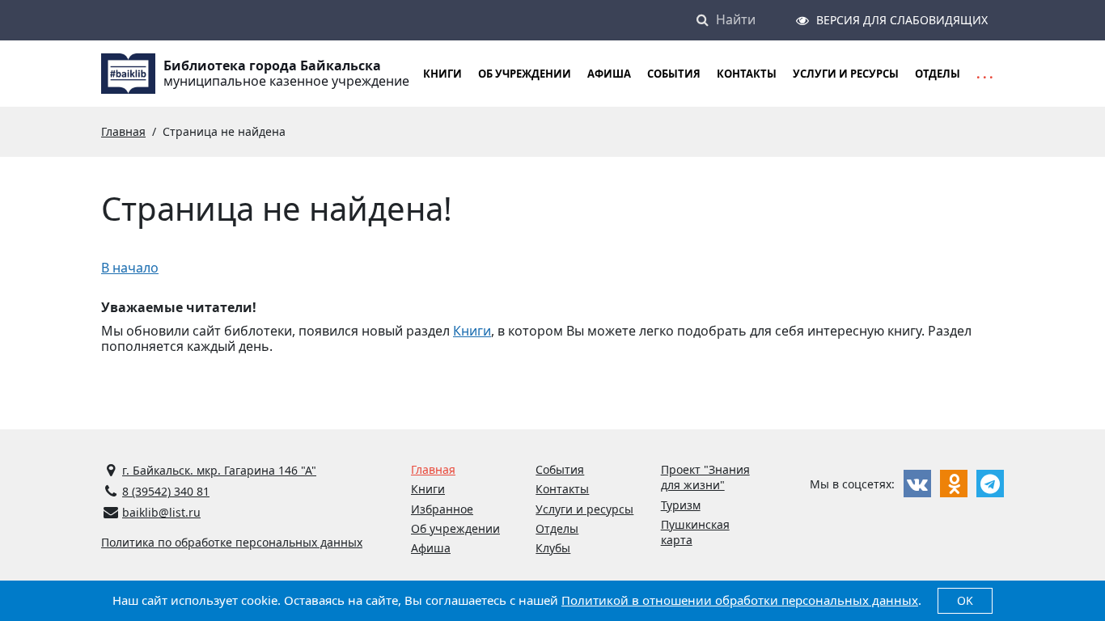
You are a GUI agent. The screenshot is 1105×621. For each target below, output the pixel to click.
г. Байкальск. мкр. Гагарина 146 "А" (219, 470)
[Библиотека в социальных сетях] (917, 483)
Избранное (442, 509)
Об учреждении (524, 73)
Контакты (747, 73)
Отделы (937, 73)
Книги (472, 331)
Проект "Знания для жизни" (705, 477)
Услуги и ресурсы (846, 73)
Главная (433, 469)
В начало (130, 268)
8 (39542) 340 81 (166, 491)
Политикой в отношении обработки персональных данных (739, 600)
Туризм (681, 505)
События (674, 73)
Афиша (609, 73)
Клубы (553, 548)
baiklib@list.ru (161, 512)
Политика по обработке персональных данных (231, 542)
